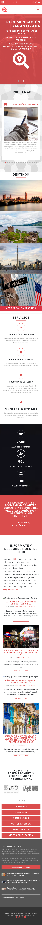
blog (16, 559)
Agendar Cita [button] (21, 829)
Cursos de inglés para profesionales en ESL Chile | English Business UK (23, 881)
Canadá (21, 250)
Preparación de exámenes (25, 104)
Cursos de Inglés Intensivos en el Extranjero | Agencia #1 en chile (21, 653)
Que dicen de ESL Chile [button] (21, 867)
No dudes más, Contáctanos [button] (21, 524)
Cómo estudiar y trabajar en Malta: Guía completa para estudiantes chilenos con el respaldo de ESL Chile (21, 739)
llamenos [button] (21, 806)
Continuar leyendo (21, 620)
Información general (27, 607)
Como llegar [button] (21, 818)
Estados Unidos (21, 281)
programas (27, 657)
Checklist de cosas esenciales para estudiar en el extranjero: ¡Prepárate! (21, 889)
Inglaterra (21, 187)
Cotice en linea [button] (21, 824)
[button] (18, 81)
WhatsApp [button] (21, 812)
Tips (27, 745)
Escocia (21, 218)
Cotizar (15, 199)
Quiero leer (22, 601)
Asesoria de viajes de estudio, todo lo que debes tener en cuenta (23, 874)
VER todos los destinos (21, 308)
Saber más (26, 199)
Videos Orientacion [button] (21, 835)
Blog (16, 607)
